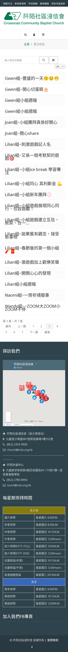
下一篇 (34, 332)
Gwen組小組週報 (21, 100)
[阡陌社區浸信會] (34, 18)
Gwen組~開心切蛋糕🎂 (27, 89)
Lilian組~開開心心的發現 (28, 273)
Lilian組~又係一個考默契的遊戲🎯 (32, 156)
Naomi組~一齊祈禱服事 (27, 295)
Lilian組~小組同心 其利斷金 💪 (33, 183)
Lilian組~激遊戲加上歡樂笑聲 (32, 262)
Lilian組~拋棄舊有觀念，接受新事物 (32, 235)
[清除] (53, 60)
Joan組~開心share (22, 133)
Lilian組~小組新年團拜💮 (28, 194)
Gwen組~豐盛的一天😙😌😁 (32, 78)
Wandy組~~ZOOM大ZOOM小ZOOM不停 (32, 307)
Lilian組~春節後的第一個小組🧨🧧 (32, 249)
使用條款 (52, 640)
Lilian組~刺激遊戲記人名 (28, 144)
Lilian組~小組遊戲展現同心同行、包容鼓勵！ (32, 207)
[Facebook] (31, 647)
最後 (47, 332)
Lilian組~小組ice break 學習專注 (33, 170)
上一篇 (22, 326)
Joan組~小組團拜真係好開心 (31, 122)
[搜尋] (43, 60)
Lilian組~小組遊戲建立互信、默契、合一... (32, 221)
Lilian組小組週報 (20, 284)
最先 (8, 326)
